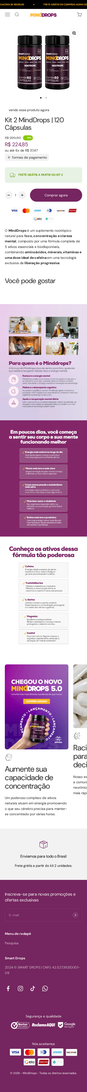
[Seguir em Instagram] (20, 988)
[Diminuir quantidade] (9, 195)
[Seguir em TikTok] (32, 988)
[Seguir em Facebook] (8, 988)
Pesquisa (12, 943)
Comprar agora (56, 195)
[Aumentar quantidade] (22, 195)
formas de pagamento (29, 157)
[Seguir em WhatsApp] (45, 988)
